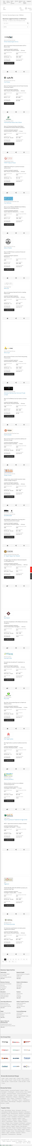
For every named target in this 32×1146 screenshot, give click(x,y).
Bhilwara (3, 1113)
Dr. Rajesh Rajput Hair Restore (12, 556)
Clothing (18, 995)
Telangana (19, 1101)
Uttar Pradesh (4, 1101)
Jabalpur (14, 1120)
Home (4, 1141)
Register (29, 8)
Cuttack (27, 1115)
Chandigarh (4, 1092)
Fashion (19, 991)
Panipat (24, 1128)
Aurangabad (4, 1112)
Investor (28, 1)
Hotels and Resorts (21, 1003)
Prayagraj (3, 1129)
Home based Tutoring (6, 1006)
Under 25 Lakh (5, 1081)
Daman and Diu (19, 1092)
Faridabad (13, 1116)
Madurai (9, 1124)
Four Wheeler (4, 975)
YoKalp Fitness (7, 475)
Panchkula (18, 1128)
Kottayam (16, 1123)
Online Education (4, 996)
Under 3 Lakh (20, 1078)
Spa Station (7, 618)
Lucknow (28, 1123)
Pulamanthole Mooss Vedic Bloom (13, 122)
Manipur (15, 1096)
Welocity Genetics (8, 779)
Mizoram (28, 1096)
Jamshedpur (9, 1121)
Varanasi (18, 1132)
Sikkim (8, 1100)
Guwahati (14, 1118)
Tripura (20, 1100)
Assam (22, 1090)
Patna (28, 1128)
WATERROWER (8, 515)
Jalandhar (24, 1120)
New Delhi (8, 1128)
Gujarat (29, 1092)
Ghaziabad (26, 1116)
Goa (25, 1092)
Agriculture (19, 986)
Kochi (2, 1123)
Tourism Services (21, 1006)
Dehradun (3, 1116)
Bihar (26, 1090)
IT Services (3, 988)
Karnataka (9, 1095)
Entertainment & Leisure (6, 1024)
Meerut (20, 1124)
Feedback (20, 1141)
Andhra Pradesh (5, 1090)
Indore (9, 1120)
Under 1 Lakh (4, 1078)
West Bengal (12, 1101)
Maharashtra (9, 1096)
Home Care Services (5, 1004)
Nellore (3, 1128)
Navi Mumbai (23, 1126)
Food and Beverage (21, 1011)
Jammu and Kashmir (22, 1093)
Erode (8, 1116)
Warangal (19, 1134)
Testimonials (19, 1142)
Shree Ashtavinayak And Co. (11, 42)
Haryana (3, 1093)
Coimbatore (21, 1115)
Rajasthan (3, 1100)
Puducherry (10, 1129)
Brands (25, 1141)
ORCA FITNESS (8, 248)
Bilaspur (21, 1113)
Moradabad (26, 1124)
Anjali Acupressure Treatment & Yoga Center (15, 819)
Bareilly (10, 1112)
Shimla (3, 1131)
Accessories (20, 993)
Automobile (19, 983)
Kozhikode (22, 1123)
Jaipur (19, 1120)
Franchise (5, 15)
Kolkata (7, 1123)
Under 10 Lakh (8, 1080)
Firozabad (20, 1116)
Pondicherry (18, 1098)
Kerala (15, 1095)
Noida (13, 1128)
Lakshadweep (21, 1095)
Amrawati (18, 1110)
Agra (2, 1110)
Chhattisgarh (11, 1092)
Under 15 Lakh (17, 1080)
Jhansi (15, 1121)
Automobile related (5, 974)
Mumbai (3, 1126)
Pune (15, 1129)
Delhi (8, 1098)
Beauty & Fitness (4, 1003)
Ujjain (7, 1132)
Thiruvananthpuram (20, 1131)
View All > (3, 978)
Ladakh (7, 1103)
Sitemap (29, 1142)
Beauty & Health (20, 972)
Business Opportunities (13, 15)
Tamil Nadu (14, 1100)
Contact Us (14, 1141)
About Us (8, 1141)
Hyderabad (4, 1120)
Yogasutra (6, 884)
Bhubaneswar (14, 1113)
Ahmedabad (8, 1110)
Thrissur (28, 1131)
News (29, 1141)
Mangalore (14, 1124)
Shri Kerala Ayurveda (9, 924)
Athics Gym (7, 352)
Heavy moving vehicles (6, 977)
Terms (24, 1142)
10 (2, 961)
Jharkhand (3, 1095)
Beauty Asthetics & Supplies (23, 974)
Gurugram (8, 1118)
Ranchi (27, 1129)
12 (9, 961)
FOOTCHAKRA (7, 435)
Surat (12, 1131)
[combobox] (16, 23)
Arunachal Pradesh (14, 1090)
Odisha (12, 1098)
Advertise (16, 1)
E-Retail (2, 1016)
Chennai (10, 1115)
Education (19, 985)
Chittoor (15, 1115)
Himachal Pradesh (11, 1093)
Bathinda (15, 1112)
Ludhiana (3, 1124)
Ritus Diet (6, 698)
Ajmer (13, 1110)
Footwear (19, 996)
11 (6, 961)
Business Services (5, 982)
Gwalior (19, 1118)
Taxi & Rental (20, 1004)
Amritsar (24, 1110)
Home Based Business (6, 1001)
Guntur (3, 1118)
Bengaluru (21, 1112)
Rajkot (23, 1129)
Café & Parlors (20, 1013)
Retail (2, 1011)
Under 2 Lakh (12, 1078)
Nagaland (3, 1098)
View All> (19, 998)
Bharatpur (27, 1112)
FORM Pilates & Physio (10, 163)
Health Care (19, 975)
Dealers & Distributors (22, 982)
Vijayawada (4, 1134)
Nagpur (13, 1126)
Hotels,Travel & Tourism (23, 1001)
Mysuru (8, 1126)
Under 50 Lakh (22, 1081)
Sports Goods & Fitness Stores (8, 1025)
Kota (11, 1123)
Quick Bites (19, 1014)
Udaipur (3, 1132)
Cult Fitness (7, 82)
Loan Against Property (24, 2)
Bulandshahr (27, 1113)
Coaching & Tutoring (5, 993)
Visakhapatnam (12, 1134)
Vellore (23, 1132)
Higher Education (5, 995)
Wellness (19, 977)
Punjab (24, 1098)
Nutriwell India (8, 658)
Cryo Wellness (7, 203)
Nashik (17, 1126)
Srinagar (8, 1131)
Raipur (19, 1129)
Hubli (23, 1118)
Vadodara (12, 1132)
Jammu (3, 1121)
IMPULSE (6, 288)
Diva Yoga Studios (8, 739)
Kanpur (25, 1121)
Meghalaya (21, 1096)
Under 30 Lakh (13, 1081)
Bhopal (8, 1113)
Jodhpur (20, 1121)
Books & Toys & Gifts (6, 1013)
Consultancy (4, 986)
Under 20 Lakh (25, 1080)
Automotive (3, 972)
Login (30, 9)
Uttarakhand (26, 1100)
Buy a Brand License (4, 2)
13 (12, 961)
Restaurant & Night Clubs (22, 1016)
